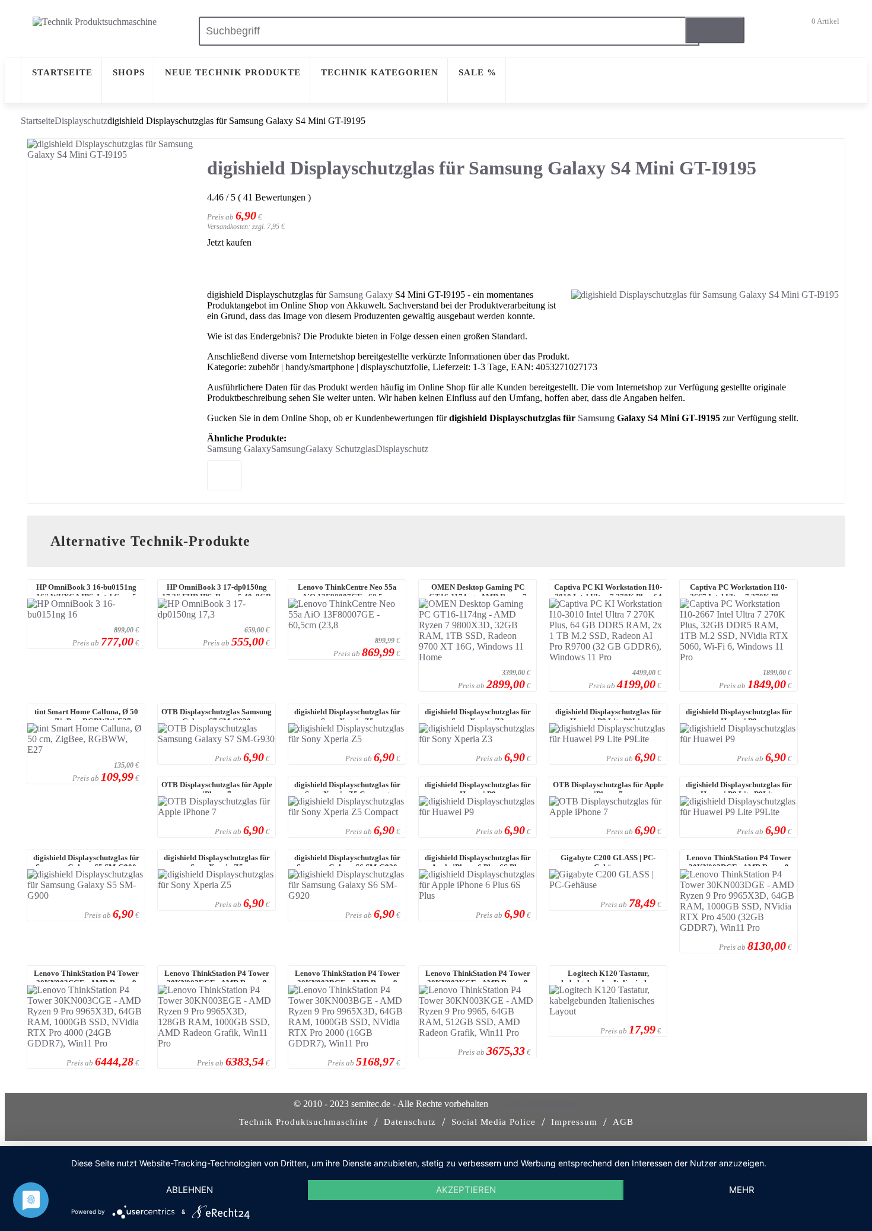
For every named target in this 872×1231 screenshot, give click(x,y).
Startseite (38, 121)
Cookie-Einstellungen (538, 1104)
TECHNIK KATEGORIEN (379, 72)
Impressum (574, 1122)
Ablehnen (189, 1189)
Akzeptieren (466, 1189)
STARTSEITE (62, 72)
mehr (742, 1189)
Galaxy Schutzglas (340, 449)
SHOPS (129, 72)
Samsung (596, 418)
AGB (623, 1122)
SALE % (478, 72)
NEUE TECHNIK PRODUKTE (233, 72)
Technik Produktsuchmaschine (303, 1122)
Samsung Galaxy (361, 295)
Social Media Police (493, 1122)
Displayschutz (81, 121)
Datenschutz (410, 1122)
